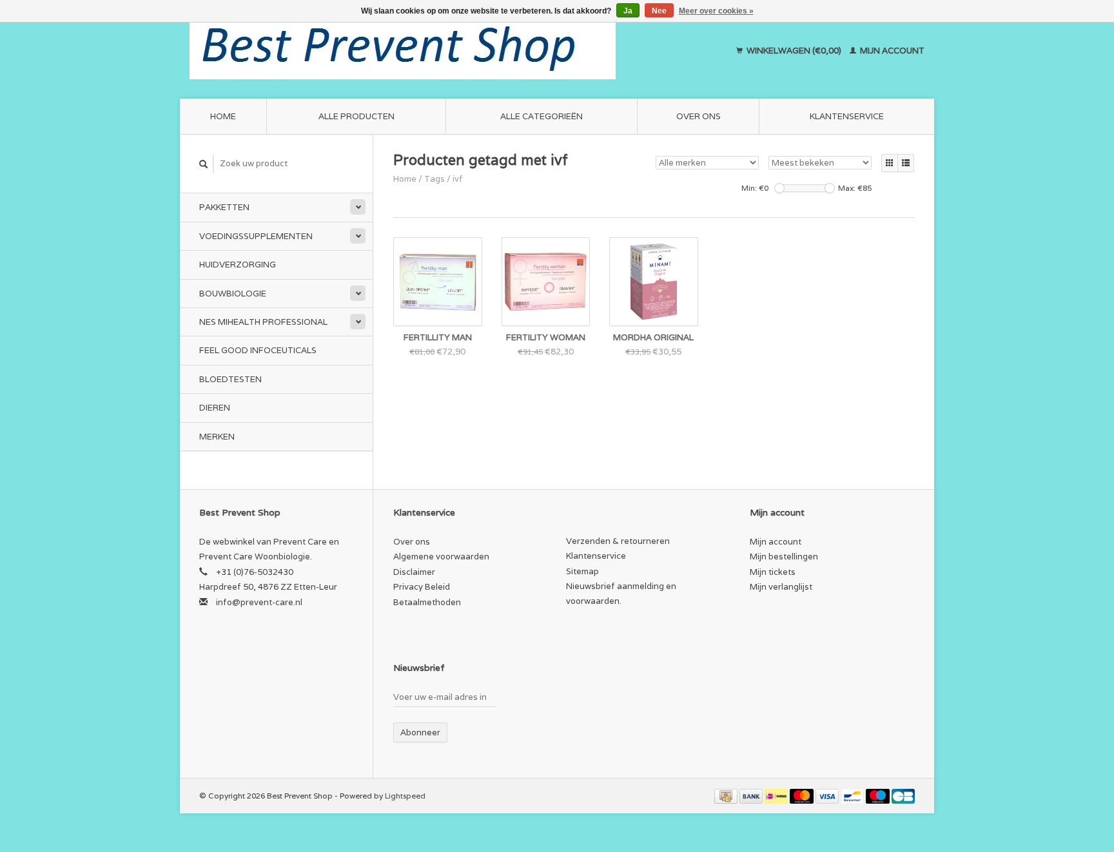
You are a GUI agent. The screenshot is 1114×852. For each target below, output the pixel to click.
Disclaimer (414, 571)
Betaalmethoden (427, 602)
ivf (458, 178)
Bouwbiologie (232, 293)
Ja (627, 10)
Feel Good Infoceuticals (258, 350)
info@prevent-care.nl (259, 602)
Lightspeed (405, 795)
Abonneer (420, 732)
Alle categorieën (541, 116)
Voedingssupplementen (256, 236)
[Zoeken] (203, 164)
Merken (217, 436)
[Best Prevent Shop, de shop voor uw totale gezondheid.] (444, 51)
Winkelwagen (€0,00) (794, 50)
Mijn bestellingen (784, 556)
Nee (659, 10)
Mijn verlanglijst (781, 586)
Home (223, 116)
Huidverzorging (237, 264)
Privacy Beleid (421, 586)
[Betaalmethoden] (726, 795)
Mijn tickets (773, 571)
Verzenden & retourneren (618, 541)
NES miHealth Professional (263, 321)
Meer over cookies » (716, 10)
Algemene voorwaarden (441, 556)
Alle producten (356, 116)
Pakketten (224, 207)
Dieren (214, 407)
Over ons (698, 116)
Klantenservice (847, 116)
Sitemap (582, 571)
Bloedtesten (230, 379)
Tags (434, 178)
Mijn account (891, 50)
